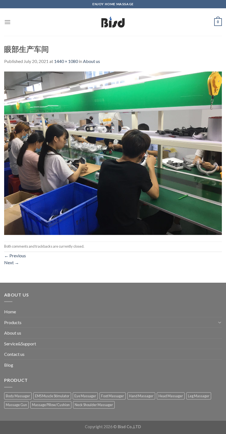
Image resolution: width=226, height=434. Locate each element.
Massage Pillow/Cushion (51, 405)
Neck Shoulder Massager (94, 405)
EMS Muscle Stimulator (52, 396)
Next (11, 262)
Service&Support (20, 343)
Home (10, 311)
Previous (15, 255)
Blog (8, 364)
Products (12, 322)
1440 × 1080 (66, 61)
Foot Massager (112, 396)
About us (91, 61)
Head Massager (170, 396)
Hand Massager (141, 396)
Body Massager (18, 396)
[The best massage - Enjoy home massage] (113, 22)
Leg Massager (198, 396)
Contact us (14, 354)
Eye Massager (85, 396)
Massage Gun (16, 405)
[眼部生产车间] (113, 152)
